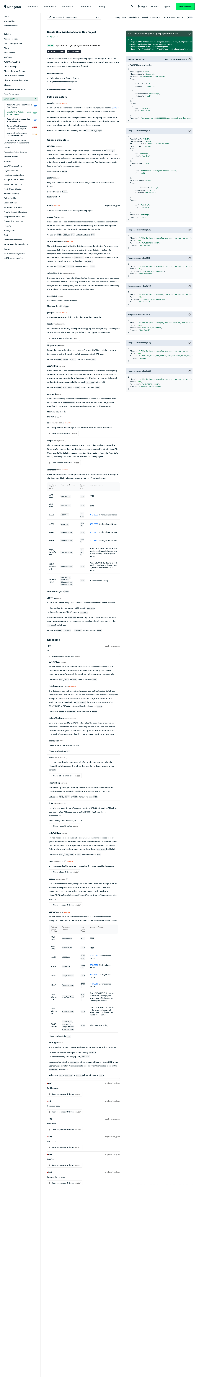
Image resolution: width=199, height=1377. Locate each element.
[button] (142, 6)
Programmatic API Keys (14, 216)
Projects (7, 226)
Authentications (11, 25)
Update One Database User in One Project (22, 134)
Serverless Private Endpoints (16, 244)
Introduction (9, 21)
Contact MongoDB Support (59, 89)
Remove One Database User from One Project (22, 127)
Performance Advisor (13, 207)
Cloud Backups (10, 66)
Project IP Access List (13, 221)
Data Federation (11, 94)
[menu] (127, 17)
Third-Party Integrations (14, 253)
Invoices (7, 161)
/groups (115, 108)
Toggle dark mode (190, 17)
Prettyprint (52, 197)
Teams (7, 249)
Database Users (11, 99)
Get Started (185, 6)
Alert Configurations (13, 43)
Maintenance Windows (14, 175)
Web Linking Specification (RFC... (64, 820)
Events (7, 147)
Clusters (7, 85)
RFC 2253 (94, 515)
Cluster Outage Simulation (16, 80)
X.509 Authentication (13, 258)
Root (6, 235)
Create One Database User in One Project (22, 113)
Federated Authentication (15, 152)
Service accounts (57, 51)
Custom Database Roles (15, 89)
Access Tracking (11, 39)
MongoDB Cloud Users (14, 179)
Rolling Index (9, 230)
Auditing (8, 57)
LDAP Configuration (13, 166)
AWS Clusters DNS (12, 62)
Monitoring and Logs (13, 184)
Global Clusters (11, 156)
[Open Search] (132, 6)
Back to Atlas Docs (172, 17)
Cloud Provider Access (14, 76)
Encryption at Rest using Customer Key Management (16, 141)
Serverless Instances (13, 239)
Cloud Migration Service (14, 71)
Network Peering (11, 193)
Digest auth (75, 51)
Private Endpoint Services (15, 212)
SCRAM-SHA (53, 417)
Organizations (10, 203)
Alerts (6, 48)
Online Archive (10, 198)
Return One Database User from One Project (22, 120)
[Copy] (189, 33)
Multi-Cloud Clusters (13, 189)
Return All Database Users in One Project (22, 106)
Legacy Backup (11, 170)
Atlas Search (9, 52)
